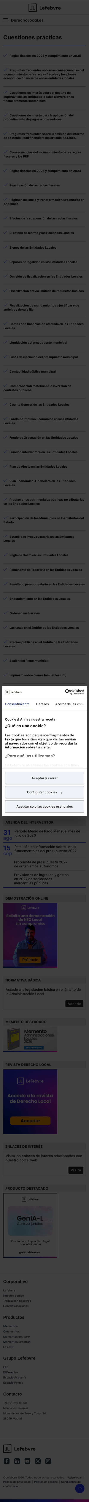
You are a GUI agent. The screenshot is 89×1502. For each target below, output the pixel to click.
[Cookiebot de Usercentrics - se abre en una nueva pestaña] (65, 692)
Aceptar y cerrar (45, 778)
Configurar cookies (42, 792)
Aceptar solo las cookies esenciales (44, 806)
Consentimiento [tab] (17, 704)
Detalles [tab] (42, 704)
